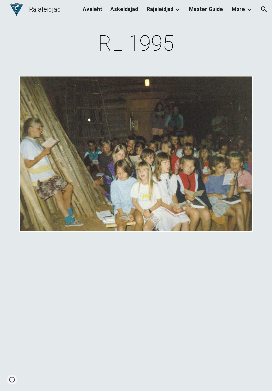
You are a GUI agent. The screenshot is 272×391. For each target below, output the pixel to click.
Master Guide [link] (206, 9)
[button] (264, 9)
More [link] (238, 9)
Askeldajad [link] (124, 9)
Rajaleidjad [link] (160, 9)
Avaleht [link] (92, 9)
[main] (136, 44)
